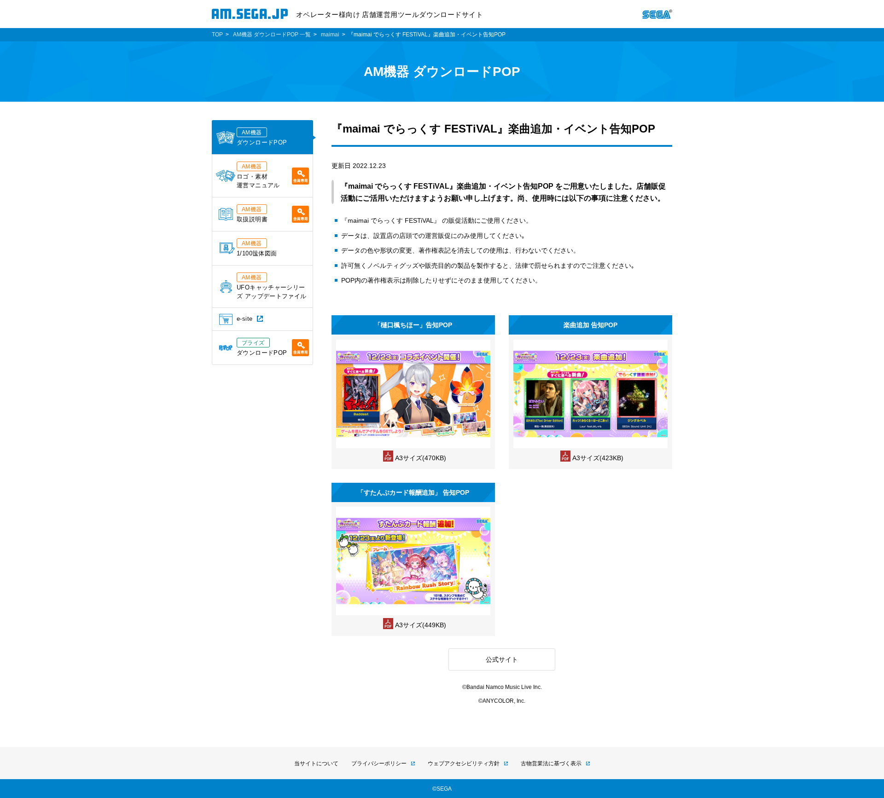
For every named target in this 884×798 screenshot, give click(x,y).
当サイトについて (316, 763)
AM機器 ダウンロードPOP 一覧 (272, 34)
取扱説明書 (252, 214)
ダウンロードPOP (262, 137)
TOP (217, 34)
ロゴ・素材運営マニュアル (258, 176)
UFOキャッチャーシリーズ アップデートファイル (272, 287)
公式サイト (502, 659)
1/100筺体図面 (257, 248)
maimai (330, 34)
